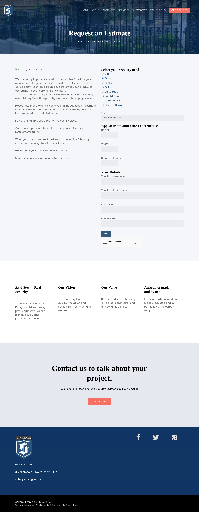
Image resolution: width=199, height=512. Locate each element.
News (75, 505)
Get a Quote (179, 10)
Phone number (110, 218)
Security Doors (64, 505)
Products (108, 10)
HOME (85, 10)
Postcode (107, 204)
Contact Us (158, 10)
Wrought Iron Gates (24, 505)
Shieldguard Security (43, 502)
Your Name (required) (114, 176)
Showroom (139, 10)
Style (104, 112)
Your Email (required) (114, 190)
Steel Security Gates (45, 505)
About (95, 10)
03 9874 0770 (126, 389)
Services (123, 10)
